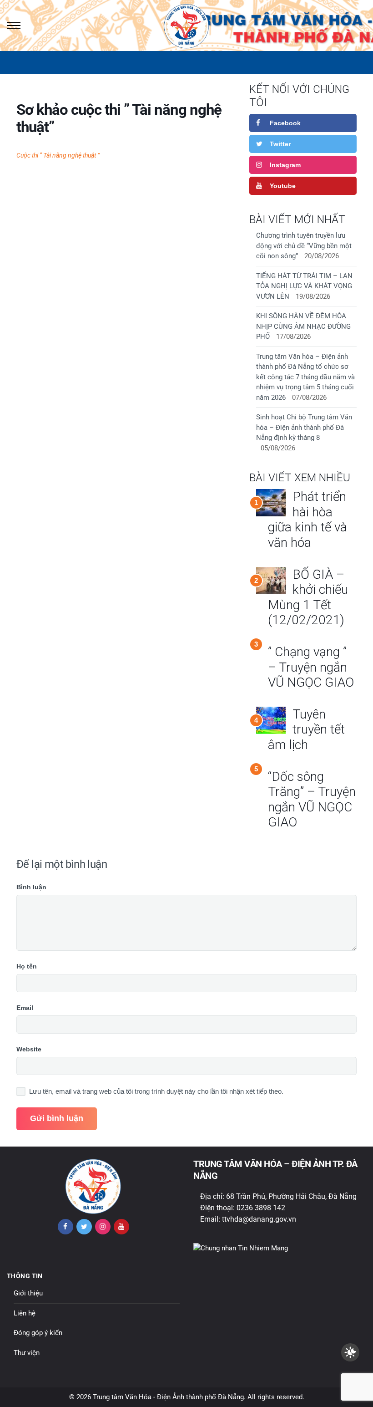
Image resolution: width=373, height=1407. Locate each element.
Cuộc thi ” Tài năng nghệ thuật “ (58, 155)
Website (28, 1049)
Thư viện (27, 1353)
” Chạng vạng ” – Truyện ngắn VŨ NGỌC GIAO (311, 667)
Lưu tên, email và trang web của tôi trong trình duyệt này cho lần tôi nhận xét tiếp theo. (156, 1091)
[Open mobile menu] (12, 25)
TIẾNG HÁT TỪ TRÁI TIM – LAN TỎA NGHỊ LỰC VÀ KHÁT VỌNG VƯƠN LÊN (304, 286)
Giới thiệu (28, 1293)
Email (24, 1007)
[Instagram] (103, 1226)
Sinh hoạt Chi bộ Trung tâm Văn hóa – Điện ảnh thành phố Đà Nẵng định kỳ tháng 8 (304, 427)
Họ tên (26, 966)
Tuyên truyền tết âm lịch (306, 729)
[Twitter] (84, 1226)
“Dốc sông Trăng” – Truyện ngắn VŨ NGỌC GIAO (312, 799)
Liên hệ (24, 1313)
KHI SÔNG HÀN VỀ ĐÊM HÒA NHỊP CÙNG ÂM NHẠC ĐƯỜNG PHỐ (303, 326)
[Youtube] (121, 1226)
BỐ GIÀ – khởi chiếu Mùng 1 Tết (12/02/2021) (308, 597)
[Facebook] (65, 1226)
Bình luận (31, 887)
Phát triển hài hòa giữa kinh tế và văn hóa (307, 519)
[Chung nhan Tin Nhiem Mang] (240, 1248)
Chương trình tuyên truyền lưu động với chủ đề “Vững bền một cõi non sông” (304, 245)
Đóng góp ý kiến (38, 1333)
